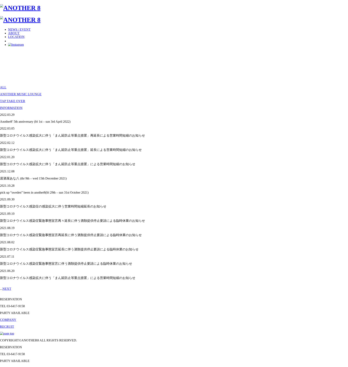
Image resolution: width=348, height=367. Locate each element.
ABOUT (14, 33)
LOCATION (16, 36)
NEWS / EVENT (19, 29)
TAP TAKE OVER (12, 101)
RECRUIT (7, 326)
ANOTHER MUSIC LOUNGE (20, 94)
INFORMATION (11, 108)
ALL (3, 87)
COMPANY (8, 319)
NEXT (6, 288)
